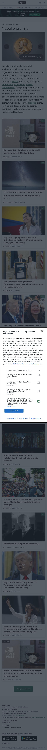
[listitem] (23, 370)
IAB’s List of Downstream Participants (26, 364)
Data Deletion (11, 418)
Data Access (23, 418)
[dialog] (23, 375)
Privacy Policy (36, 418)
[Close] (43, 332)
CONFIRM (14, 410)
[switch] (38, 375)
